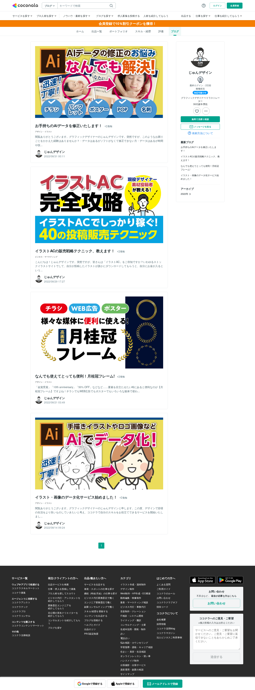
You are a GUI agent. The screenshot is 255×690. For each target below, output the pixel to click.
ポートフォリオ (118, 31)
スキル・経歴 (143, 31)
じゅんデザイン (200, 72)
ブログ (175, 31)
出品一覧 (96, 31)
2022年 (185, 194)
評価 (161, 31)
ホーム (80, 31)
